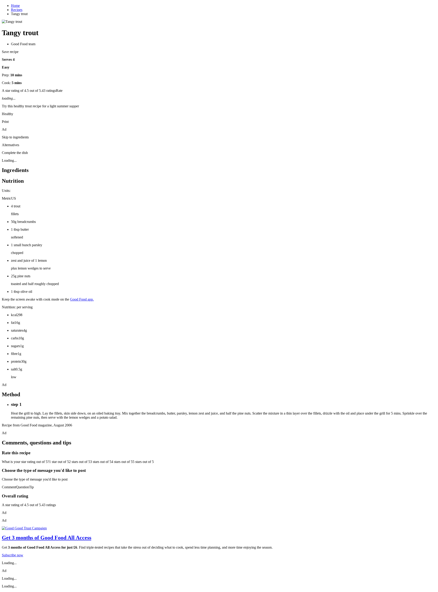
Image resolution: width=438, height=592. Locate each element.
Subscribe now (12, 555)
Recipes (16, 10)
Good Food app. (82, 299)
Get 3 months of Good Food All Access (46, 538)
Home (15, 6)
